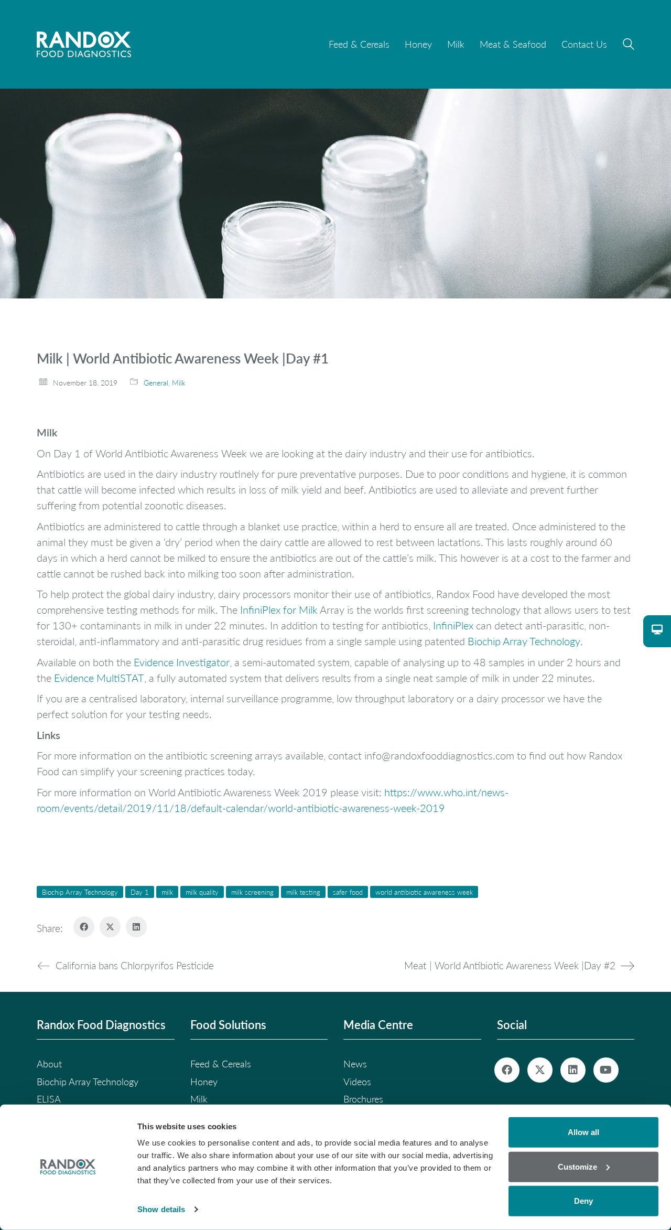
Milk (179, 383)
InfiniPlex (451, 625)
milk (167, 891)
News (355, 1063)
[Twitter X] (110, 926)
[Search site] (628, 45)
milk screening (252, 891)
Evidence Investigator (182, 662)
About (49, 1063)
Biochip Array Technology (524, 641)
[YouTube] (606, 1070)
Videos (357, 1081)
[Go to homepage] (84, 44)
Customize (577, 1166)
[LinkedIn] (136, 926)
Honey (204, 1081)
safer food (348, 891)
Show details (161, 1209)
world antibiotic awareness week (424, 891)
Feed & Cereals (220, 1063)
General (156, 383)
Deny (583, 1200)
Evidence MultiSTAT (99, 677)
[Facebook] (83, 926)
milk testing (303, 891)
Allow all (583, 1132)
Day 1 (140, 891)
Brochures (363, 1099)
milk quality (202, 891)
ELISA (49, 1099)
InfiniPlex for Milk (279, 609)
